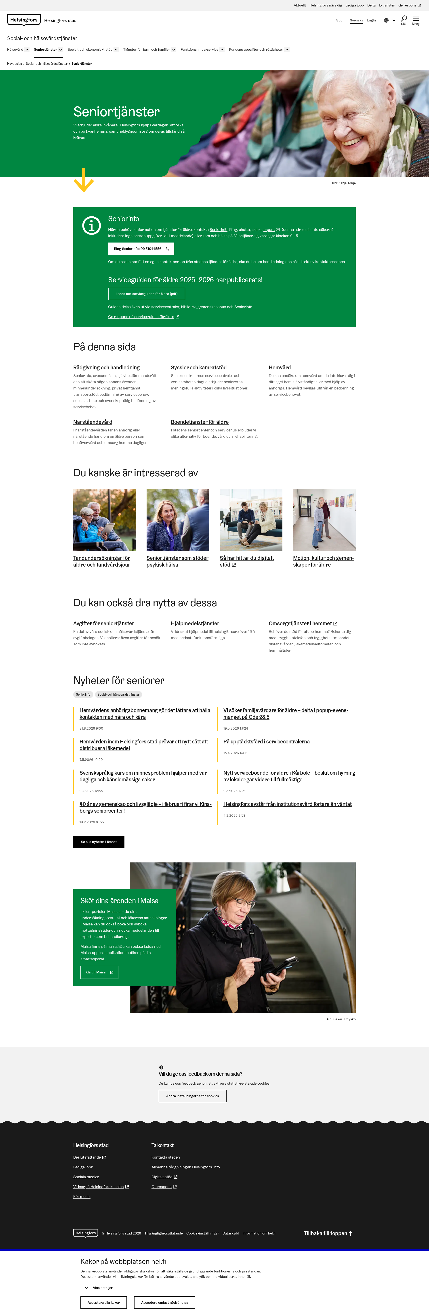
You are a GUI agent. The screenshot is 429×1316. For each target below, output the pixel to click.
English (373, 20)
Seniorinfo (218, 229)
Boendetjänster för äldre (200, 421)
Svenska (356, 20)
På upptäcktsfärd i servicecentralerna (266, 741)
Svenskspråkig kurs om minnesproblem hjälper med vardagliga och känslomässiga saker (144, 776)
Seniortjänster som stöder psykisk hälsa (177, 561)
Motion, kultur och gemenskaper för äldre (323, 561)
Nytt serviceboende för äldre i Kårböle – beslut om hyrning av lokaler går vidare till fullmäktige (289, 776)
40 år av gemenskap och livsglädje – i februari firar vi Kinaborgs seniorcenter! (146, 807)
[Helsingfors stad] (85, 1233)
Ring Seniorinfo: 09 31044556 (144, 248)
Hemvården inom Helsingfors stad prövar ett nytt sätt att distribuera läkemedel (144, 745)
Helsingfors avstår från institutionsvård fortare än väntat (287, 804)
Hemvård (280, 367)
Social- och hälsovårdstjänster (46, 64)
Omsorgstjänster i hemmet (304, 623)
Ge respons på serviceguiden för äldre (144, 316)
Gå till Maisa (102, 972)
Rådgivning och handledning (106, 367)
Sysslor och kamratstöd (199, 367)
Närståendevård (92, 421)
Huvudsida (14, 64)
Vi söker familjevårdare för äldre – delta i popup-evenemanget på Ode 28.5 (285, 713)
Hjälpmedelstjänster (195, 623)
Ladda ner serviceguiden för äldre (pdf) (147, 293)
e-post (272, 229)
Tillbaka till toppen (325, 1233)
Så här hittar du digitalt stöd (251, 561)
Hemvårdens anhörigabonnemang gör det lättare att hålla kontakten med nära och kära (145, 713)
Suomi (341, 20)
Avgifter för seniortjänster (103, 623)
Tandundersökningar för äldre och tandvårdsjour (101, 561)
